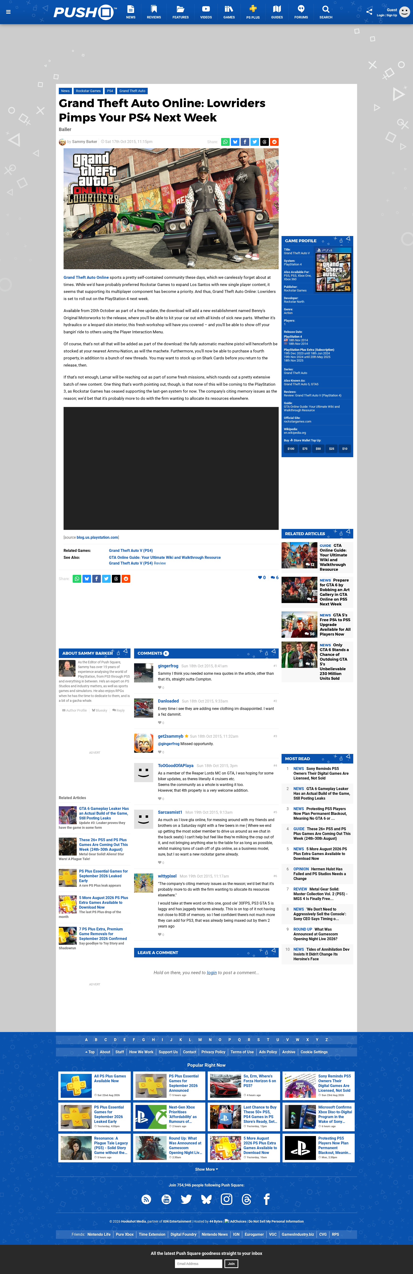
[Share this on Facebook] (245, 142)
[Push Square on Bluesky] (206, 1200)
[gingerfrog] (143, 680)
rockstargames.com (297, 421)
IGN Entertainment (177, 1221)
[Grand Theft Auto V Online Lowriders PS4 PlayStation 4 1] (171, 208)
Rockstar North (294, 301)
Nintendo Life (99, 1234)
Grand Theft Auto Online (86, 277)
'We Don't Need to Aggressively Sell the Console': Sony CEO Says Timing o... (319, 914)
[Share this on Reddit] (274, 142)
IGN (236, 1234)
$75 (304, 448)
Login (380, 15)
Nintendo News (215, 1234)
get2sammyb (170, 736)
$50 (318, 448)
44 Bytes (216, 1221)
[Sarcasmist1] (143, 826)
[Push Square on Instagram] (226, 1200)
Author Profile (76, 710)
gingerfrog (168, 665)
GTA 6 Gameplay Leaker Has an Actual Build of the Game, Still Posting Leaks (104, 813)
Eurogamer (254, 1234)
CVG (323, 1234)
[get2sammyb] (143, 750)
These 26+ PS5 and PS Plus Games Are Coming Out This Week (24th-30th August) (103, 845)
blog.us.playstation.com (97, 537)
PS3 (293, 275)
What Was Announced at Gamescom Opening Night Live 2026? (315, 934)
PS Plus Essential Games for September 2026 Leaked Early (103, 876)
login (212, 972)
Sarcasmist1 (170, 812)
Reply (120, 710)
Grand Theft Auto (132, 91)
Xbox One (304, 275)
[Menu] (8, 12)
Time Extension (152, 1234)
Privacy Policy (213, 1052)
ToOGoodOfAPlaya (176, 765)
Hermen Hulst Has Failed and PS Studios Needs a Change (319, 874)
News (65, 91)
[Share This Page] (369, 12)
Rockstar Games (88, 91)
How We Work (141, 1052)
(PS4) (131, 550)
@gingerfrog (168, 743)
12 (312, 564)
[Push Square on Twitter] (186, 1200)
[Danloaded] (143, 715)
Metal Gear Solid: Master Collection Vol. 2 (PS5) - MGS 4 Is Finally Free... (320, 894)
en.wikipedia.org (295, 432)
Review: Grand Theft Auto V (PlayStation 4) (313, 395)
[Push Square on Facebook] (267, 1200)
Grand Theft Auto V (297, 253)
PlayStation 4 (293, 264)
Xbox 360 (290, 279)
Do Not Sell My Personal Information (276, 1221)
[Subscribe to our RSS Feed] (146, 1200)
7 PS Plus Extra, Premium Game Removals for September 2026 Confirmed (103, 934)
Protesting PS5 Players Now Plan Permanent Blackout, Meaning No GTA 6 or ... (320, 814)
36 (312, 634)
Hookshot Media (133, 1221)
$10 (344, 448)
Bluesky (101, 710)
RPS (335, 1234)
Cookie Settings (314, 1052)
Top (91, 1052)
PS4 (110, 91)
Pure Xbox (125, 1234)
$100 (291, 448)
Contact (189, 1052)
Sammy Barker (84, 141)
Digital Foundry (183, 1234)
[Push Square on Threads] (246, 1200)
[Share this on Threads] (264, 142)
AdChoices (237, 1221)
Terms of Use (242, 1052)
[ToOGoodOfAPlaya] (143, 780)
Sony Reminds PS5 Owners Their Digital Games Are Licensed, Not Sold (321, 773)
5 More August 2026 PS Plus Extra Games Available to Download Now (103, 902)
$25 (331, 448)
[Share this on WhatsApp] (225, 142)
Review (137, 563)
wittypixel (167, 876)
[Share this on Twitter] (254, 142)
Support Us (168, 1052)
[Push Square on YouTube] (166, 1200)
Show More (205, 1169)
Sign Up (391, 15)
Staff (119, 1052)
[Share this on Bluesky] (235, 142)
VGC (273, 1234)
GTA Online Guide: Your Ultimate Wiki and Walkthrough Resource (312, 408)
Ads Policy (268, 1052)
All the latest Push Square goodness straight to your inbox (206, 1253)
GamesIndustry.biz (298, 1234)
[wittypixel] (143, 890)
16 (312, 664)
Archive (288, 1052)
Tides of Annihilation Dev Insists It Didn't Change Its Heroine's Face (321, 954)
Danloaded (168, 700)
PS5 (286, 275)
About (105, 1052)
